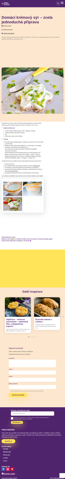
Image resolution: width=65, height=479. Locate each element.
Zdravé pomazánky (8, 33)
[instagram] (8, 469)
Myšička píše (7, 452)
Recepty (5, 449)
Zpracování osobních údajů (9, 478)
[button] (63, 316)
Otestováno (6, 455)
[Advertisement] (32, 53)
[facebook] (3, 469)
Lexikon (5, 458)
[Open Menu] (62, 3)
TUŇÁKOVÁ (36, 165)
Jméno (11, 369)
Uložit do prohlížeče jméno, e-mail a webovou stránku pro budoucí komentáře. (27, 391)
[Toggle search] (58, 3)
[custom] (12, 469)
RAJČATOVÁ (14, 171)
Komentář (12, 358)
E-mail (11, 376)
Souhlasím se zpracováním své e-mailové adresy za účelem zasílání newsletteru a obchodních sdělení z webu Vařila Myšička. (31, 418)
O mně (5, 461)
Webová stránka (13, 383)
